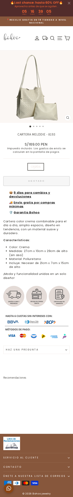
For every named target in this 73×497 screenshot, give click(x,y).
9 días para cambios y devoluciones (29, 195)
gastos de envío (50, 148)
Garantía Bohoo (27, 212)
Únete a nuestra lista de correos (34, 476)
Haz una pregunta (22, 349)
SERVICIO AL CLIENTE (21, 457)
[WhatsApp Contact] (9, 488)
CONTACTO (12, 467)
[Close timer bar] (69, 3)
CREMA (36, 167)
